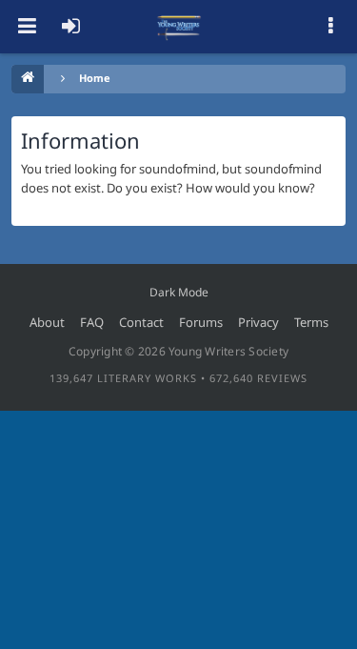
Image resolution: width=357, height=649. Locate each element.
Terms (311, 322)
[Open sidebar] (330, 27)
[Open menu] (27, 27)
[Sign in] (70, 27)
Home (94, 78)
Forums (201, 322)
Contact (141, 322)
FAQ (92, 322)
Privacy (258, 322)
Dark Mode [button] (178, 292)
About (47, 322)
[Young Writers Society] (179, 27)
